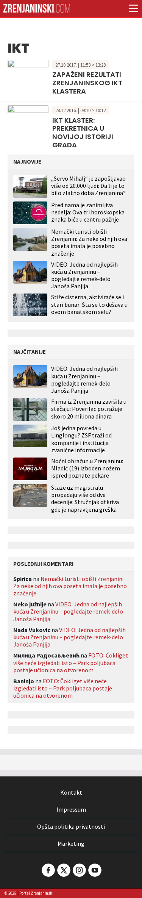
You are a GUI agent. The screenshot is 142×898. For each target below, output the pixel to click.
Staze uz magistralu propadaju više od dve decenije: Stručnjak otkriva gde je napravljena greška (85, 498)
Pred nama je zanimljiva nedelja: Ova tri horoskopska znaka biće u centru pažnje (88, 212)
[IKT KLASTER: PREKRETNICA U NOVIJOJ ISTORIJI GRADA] (28, 118)
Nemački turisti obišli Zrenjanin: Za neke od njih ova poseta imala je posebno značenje (89, 242)
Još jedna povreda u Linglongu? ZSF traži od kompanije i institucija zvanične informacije (81, 439)
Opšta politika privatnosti (71, 826)
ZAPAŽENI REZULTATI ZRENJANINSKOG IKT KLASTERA (87, 82)
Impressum (71, 809)
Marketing (71, 843)
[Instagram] (79, 870)
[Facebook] (48, 870)
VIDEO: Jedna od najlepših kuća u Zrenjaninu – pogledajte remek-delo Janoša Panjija (84, 275)
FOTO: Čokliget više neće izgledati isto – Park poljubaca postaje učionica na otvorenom (70, 662)
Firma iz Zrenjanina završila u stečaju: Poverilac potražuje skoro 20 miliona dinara (88, 409)
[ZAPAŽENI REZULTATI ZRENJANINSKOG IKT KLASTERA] (28, 72)
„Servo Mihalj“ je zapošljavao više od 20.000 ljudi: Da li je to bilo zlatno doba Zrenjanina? (88, 186)
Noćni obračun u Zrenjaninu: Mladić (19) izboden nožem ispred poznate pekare (87, 468)
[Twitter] (63, 870)
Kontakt (71, 792)
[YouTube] (94, 870)
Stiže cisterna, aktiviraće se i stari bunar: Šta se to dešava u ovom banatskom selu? (89, 304)
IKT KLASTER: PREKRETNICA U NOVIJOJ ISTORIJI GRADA (82, 133)
